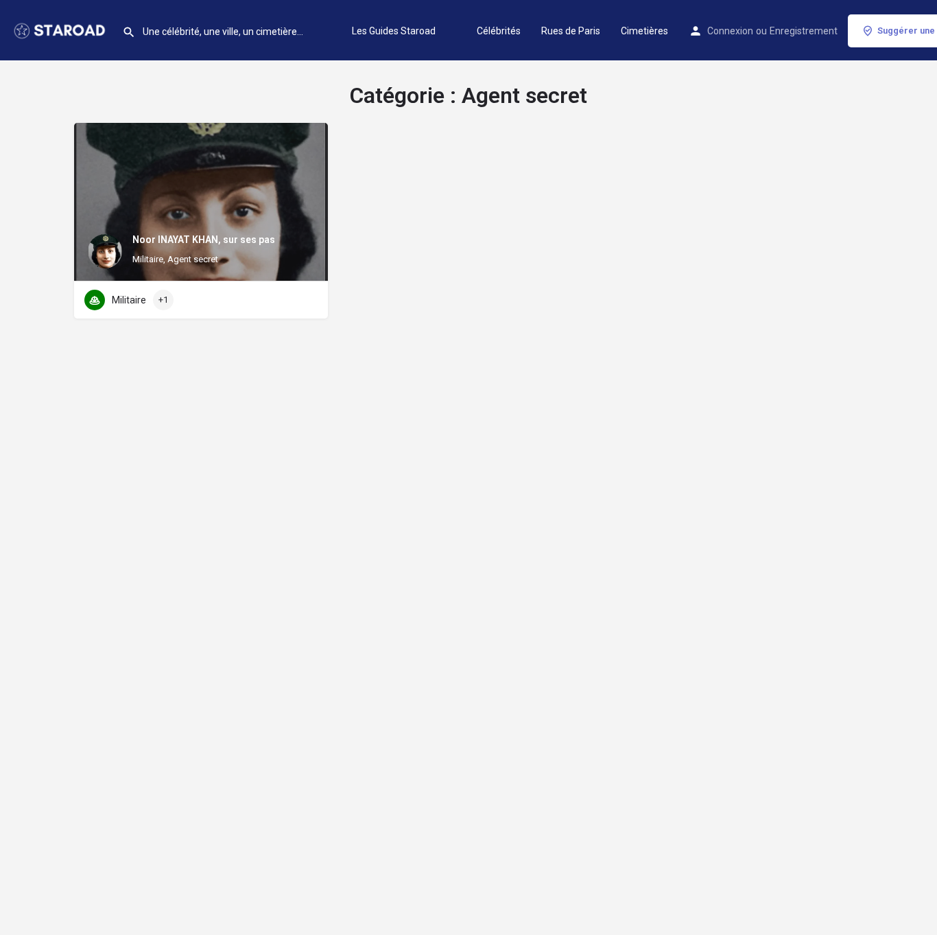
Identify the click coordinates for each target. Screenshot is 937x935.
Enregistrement (804, 30)
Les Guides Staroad (394, 30)
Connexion (730, 30)
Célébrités (499, 30)
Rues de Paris (570, 30)
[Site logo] (61, 29)
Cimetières (644, 30)
